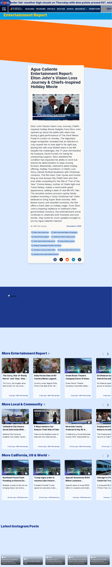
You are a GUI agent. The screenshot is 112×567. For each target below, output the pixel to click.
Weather (61, 9)
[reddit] (67, 259)
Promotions (94, 9)
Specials (51, 9)
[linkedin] (73, 259)
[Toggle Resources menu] (86, 8)
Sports (70, 9)
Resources (80, 9)
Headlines (29, 9)
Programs (40, 9)
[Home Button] (16, 8)
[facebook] (55, 259)
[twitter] (61, 259)
